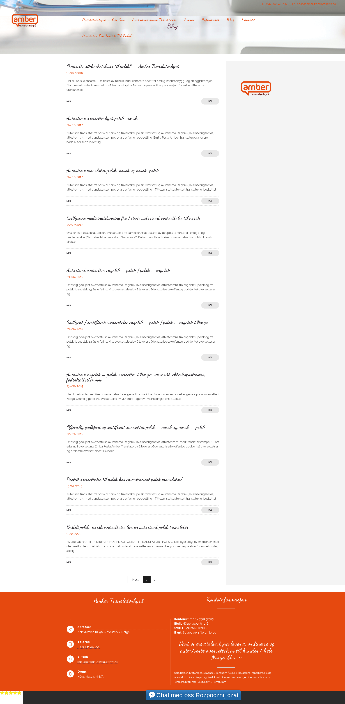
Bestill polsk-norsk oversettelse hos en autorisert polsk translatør (127, 527)
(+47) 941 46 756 (276, 4)
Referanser (211, 20)
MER (68, 101)
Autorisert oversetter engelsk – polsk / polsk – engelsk (118, 270)
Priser (189, 20)
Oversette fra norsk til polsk (107, 36)
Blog (230, 20)
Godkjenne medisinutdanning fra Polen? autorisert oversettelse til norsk (133, 218)
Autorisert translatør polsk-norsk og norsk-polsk (112, 170)
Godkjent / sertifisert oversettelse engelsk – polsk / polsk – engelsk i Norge (137, 322)
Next (135, 579)
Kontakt (248, 20)
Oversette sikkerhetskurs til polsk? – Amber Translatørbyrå (122, 66)
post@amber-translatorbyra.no (316, 4)
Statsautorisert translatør (154, 20)
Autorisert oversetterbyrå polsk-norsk (101, 118)
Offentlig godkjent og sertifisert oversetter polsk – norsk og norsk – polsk (135, 427)
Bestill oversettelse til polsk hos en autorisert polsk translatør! (124, 479)
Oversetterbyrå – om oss (103, 20)
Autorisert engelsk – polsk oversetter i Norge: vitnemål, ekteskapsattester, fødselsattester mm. (136, 377)
